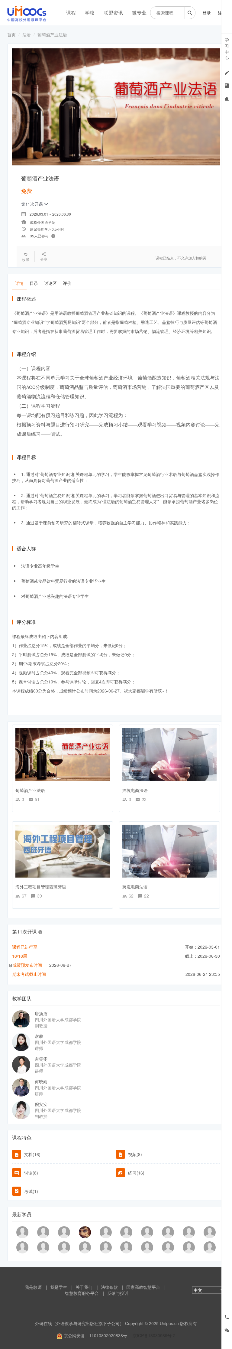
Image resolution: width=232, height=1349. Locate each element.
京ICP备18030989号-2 (154, 1335)
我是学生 (58, 1287)
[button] (40, 931)
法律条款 (109, 1287)
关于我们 (84, 1287)
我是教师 (33, 1287)
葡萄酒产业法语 (30, 790)
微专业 (139, 12)
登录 (206, 13)
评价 (67, 283)
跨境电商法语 (135, 790)
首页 (11, 34)
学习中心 (227, 49)
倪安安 (41, 1104)
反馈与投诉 (117, 1293)
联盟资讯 (113, 12)
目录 (34, 283)
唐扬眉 (41, 1013)
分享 (43, 259)
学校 (90, 12)
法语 (26, 34)
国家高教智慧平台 (143, 1287)
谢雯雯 (41, 1059)
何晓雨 (41, 1081)
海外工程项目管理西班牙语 (40, 887)
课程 (71, 12)
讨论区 (50, 283)
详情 (19, 283)
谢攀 (39, 1036)
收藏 (25, 259)
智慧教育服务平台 (82, 1293)
